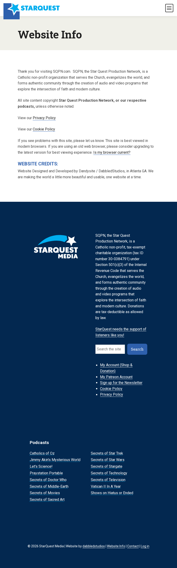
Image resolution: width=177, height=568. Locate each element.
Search (137, 349)
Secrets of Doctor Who (48, 480)
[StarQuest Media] (31, 8)
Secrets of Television (108, 480)
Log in (145, 546)
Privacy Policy (44, 118)
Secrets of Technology (109, 473)
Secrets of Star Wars (107, 460)
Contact (133, 546)
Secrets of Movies (45, 493)
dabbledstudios (94, 546)
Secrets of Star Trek (107, 453)
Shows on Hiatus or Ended (112, 493)
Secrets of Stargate (106, 466)
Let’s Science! (41, 466)
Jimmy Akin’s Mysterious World (55, 460)
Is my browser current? (111, 152)
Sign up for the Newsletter (121, 383)
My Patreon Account (116, 377)
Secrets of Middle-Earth (49, 486)
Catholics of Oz (42, 453)
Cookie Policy (44, 129)
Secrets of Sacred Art (47, 499)
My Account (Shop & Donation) (116, 368)
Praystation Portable (46, 473)
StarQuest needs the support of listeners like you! (120, 332)
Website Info (116, 546)
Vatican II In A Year (106, 486)
